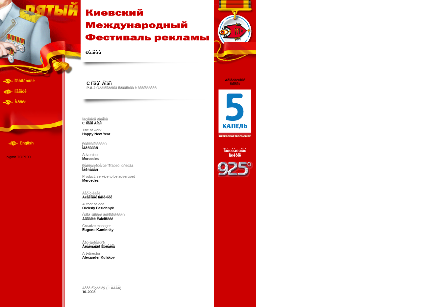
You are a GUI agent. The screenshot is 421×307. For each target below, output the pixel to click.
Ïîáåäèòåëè (24, 81)
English (27, 143)
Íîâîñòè (20, 91)
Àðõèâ (20, 102)
